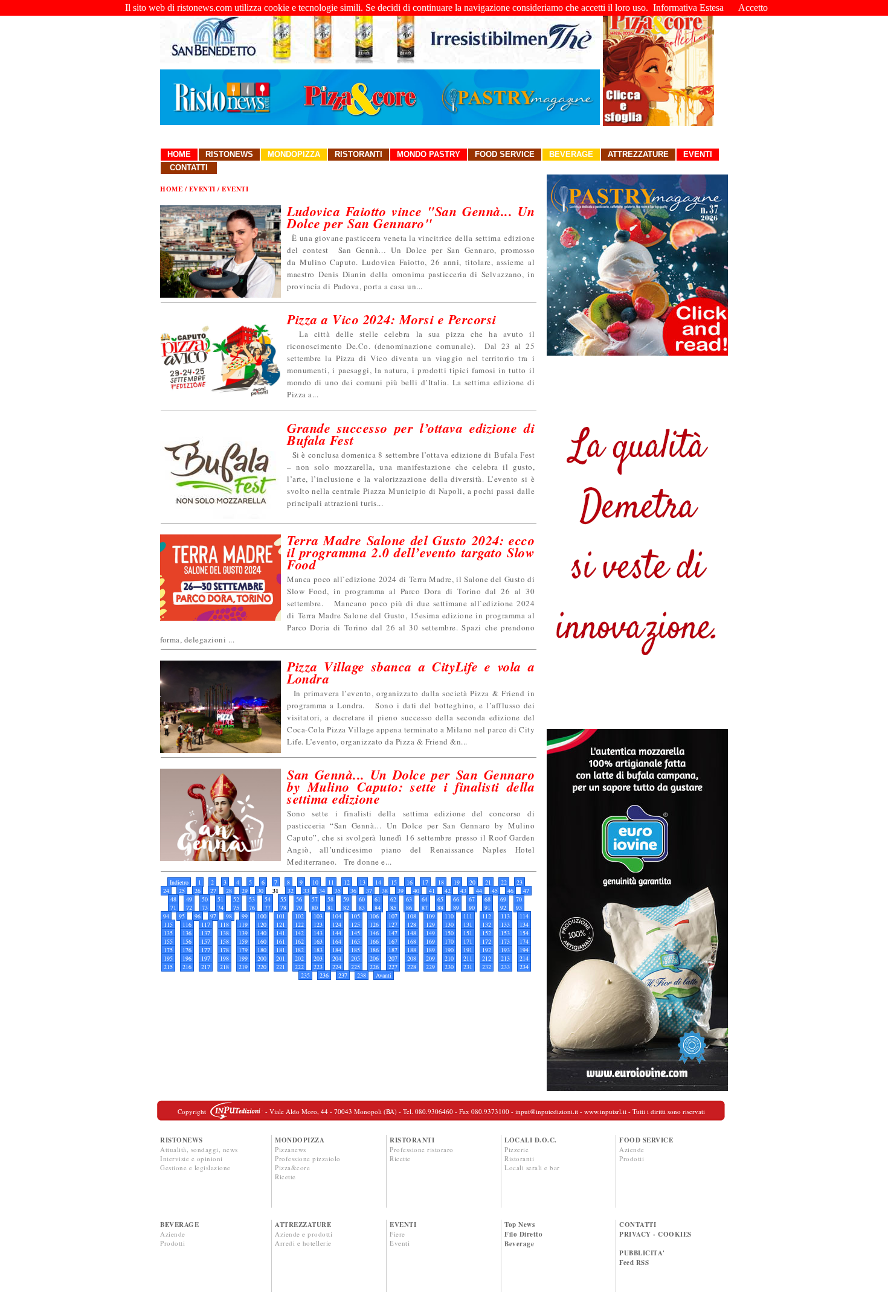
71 (173, 907)
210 (449, 958)
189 (430, 950)
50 (205, 899)
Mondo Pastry (428, 154)
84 (378, 907)
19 (457, 882)
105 (355, 916)
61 (378, 899)
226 (374, 966)
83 (362, 907)
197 (205, 958)
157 (205, 941)
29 (245, 890)
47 (526, 890)
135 (168, 933)
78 (283, 907)
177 (205, 950)
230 (449, 966)
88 (440, 907)
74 (220, 907)
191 (467, 950)
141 (280, 933)
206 (374, 958)
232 (486, 966)
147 (392, 933)
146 (374, 933)
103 (318, 916)
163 (318, 941)
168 (411, 941)
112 (486, 916)
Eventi (697, 154)
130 (449, 924)
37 (369, 890)
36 (353, 890)
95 (182, 916)
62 (393, 899)
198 (224, 958)
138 (224, 933)
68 (487, 899)
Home (179, 154)
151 (467, 933)
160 (261, 941)
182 (299, 950)
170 (449, 941)
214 (524, 958)
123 (318, 924)
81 (330, 907)
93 (519, 907)
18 (441, 882)
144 (336, 933)
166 (374, 941)
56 (299, 899)
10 (315, 882)
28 (229, 890)
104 (336, 916)
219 (243, 966)
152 (486, 933)
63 (409, 899)
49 (189, 899)
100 (261, 916)
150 (449, 933)
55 (283, 899)
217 (205, 966)
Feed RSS (634, 1262)
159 (243, 941)
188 (411, 950)
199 (243, 958)
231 (467, 966)
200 (261, 958)
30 (260, 890)
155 (168, 941)
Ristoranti (358, 154)
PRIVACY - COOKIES (655, 1234)
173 (505, 941)
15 (394, 882)
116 (186, 924)
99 (245, 916)
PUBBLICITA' (642, 1253)
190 (449, 950)
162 (299, 941)
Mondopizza (294, 154)
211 (467, 958)
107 (392, 916)
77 (268, 907)
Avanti (383, 975)
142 (299, 933)
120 (261, 924)
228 (411, 966)
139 (243, 933)
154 (524, 933)
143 (318, 933)
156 (186, 941)
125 (355, 924)
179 (243, 950)
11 (331, 882)
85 (393, 907)
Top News (519, 1224)
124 (336, 924)
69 (503, 899)
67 (472, 899)
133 (505, 924)
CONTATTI (637, 1224)
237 (342, 975)
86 (409, 907)
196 (186, 958)
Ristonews (229, 154)
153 (505, 933)
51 (220, 899)
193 (505, 950)
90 (472, 907)
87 (425, 907)
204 (336, 958)
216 (186, 966)
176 (186, 950)
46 (510, 890)
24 (166, 890)
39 (400, 890)
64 (425, 899)
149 (430, 933)
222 (299, 966)
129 (430, 924)
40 (416, 890)
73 (205, 907)
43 (463, 890)
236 (324, 975)
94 (166, 916)
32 (291, 890)
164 (336, 941)
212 (486, 958)
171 (467, 941)
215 (168, 966)
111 (467, 916)
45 (495, 890)
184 (336, 950)
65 (440, 899)
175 (168, 950)
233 (505, 966)
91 (487, 907)
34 (322, 890)
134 (524, 924)
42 (448, 890)
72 (189, 907)
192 (486, 950)
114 (524, 916)
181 (280, 950)
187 (392, 950)
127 (392, 924)
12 (347, 882)
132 (486, 924)
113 (505, 916)
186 (374, 950)
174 (524, 941)
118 (224, 924)
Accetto (753, 7)
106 (374, 916)
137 (205, 933)
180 (261, 950)
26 (198, 890)
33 (306, 890)
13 (362, 882)
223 (318, 966)
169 (430, 941)
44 (479, 890)
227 (392, 966)
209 (430, 958)
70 (519, 899)
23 (519, 882)
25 (182, 890)
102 (299, 916)
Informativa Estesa (688, 7)
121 (280, 924)
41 (432, 890)
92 (503, 907)
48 (173, 899)
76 (252, 907)
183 (318, 950)
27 (213, 890)
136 (186, 933)
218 (224, 966)
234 (524, 966)
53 (252, 899)
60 (362, 899)
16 (410, 882)
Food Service (505, 154)
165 (355, 941)
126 (374, 924)
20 (472, 882)
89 (456, 907)
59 (346, 899)
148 (411, 933)
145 (355, 933)
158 (224, 941)
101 (280, 916)
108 (411, 916)
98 (229, 916)
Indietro (179, 882)
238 (361, 975)
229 (430, 966)
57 (315, 899)
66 (456, 899)
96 (198, 916)
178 (224, 950)
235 (305, 975)
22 (504, 882)
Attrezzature (638, 154)
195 (168, 958)
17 (425, 882)
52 (236, 899)
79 (299, 907)
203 (318, 958)
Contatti (188, 167)
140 (261, 933)
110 (449, 916)
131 (467, 924)
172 (486, 941)
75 (236, 907)
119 (243, 924)
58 (330, 899)
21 (488, 882)
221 (280, 966)
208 (411, 958)
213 (505, 958)
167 (392, 941)
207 (392, 958)
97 (213, 916)
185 (355, 950)
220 (261, 966)
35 (338, 890)
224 (336, 966)
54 (268, 899)
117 (205, 924)
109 (430, 916)
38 (385, 890)
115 (168, 924)
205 (355, 958)
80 (315, 907)
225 (355, 966)
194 (524, 950)
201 (280, 958)
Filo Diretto (523, 1234)
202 (299, 958)
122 (299, 924)
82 (346, 907)
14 (378, 882)
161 (280, 941)
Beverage (571, 154)
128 (411, 924)
